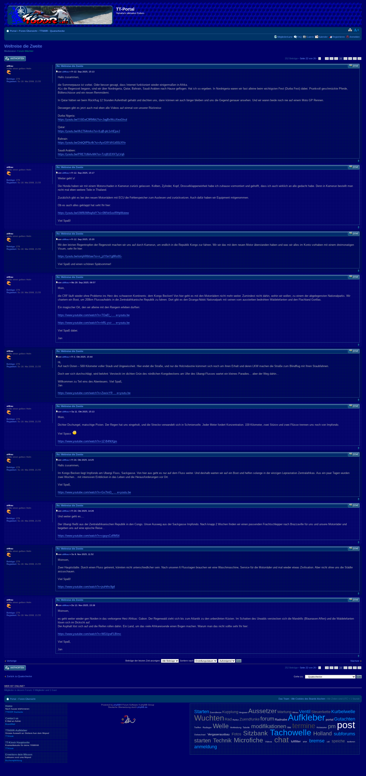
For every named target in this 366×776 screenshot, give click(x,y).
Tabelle (246, 727)
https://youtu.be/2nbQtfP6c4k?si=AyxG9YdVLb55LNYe (92, 142)
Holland (322, 733)
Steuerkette (321, 712)
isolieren (351, 741)
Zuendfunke (250, 719)
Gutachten (344, 719)
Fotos (236, 734)
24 (350, 58)
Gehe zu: (298, 676)
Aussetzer (262, 710)
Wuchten (209, 718)
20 (331, 58)
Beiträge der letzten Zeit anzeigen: (143, 660)
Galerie (310, 37)
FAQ (299, 37)
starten (202, 740)
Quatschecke (57, 31)
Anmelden (354, 37)
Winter (295, 712)
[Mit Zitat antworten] (353, 66)
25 (355, 58)
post (346, 724)
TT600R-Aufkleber (27, 733)
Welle (221, 725)
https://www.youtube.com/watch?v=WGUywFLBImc (89, 633)
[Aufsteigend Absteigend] (230, 660)
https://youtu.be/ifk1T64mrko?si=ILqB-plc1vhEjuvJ (89, 131)
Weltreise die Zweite (23, 46)
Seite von (308, 58)
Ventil (305, 711)
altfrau (65, 71)
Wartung (284, 712)
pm (332, 726)
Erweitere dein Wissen (18, 757)
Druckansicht (350, 30)
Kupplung (230, 712)
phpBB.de (142, 707)
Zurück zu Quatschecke (19, 676)
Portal (13, 31)
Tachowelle (290, 732)
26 (359, 58)
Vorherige (12, 661)
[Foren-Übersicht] (60, 14)
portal (329, 719)
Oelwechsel (199, 734)
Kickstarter (322, 727)
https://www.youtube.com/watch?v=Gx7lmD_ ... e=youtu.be (94, 492)
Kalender (323, 37)
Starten (201, 711)
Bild (289, 727)
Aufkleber (306, 717)
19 (327, 58)
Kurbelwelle (343, 711)
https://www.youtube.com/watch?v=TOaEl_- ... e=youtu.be (94, 315)
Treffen (197, 727)
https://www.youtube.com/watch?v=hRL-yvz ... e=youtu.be (94, 322)
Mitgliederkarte (285, 37)
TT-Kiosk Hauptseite (22, 745)
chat (281, 739)
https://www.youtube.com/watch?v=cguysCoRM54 (88, 535)
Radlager (207, 727)
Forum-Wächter (25, 51)
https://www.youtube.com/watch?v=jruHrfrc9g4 (86, 586)
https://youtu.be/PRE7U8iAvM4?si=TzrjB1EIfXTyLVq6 (91, 154)
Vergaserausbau (219, 734)
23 (345, 58)
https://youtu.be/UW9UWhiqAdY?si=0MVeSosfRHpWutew (93, 212)
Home (17, 709)
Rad (228, 719)
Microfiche (248, 740)
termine (303, 726)
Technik (222, 740)
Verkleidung (235, 727)
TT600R (43, 31)
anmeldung (205, 746)
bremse (316, 740)
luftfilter (296, 741)
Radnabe (281, 719)
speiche (338, 741)
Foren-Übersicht (28, 31)
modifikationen (268, 726)
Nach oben (358, 161)
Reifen (236, 720)
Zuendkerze (216, 712)
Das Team (284, 698)
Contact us (13, 721)
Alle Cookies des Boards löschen (308, 698)
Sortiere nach (187, 660)
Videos (268, 741)
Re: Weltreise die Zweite (70, 66)
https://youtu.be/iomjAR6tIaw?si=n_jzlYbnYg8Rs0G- (90, 256)
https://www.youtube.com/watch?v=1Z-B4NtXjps (87, 441)
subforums (344, 733)
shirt (305, 741)
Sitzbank (255, 733)
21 (336, 58)
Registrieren (338, 37)
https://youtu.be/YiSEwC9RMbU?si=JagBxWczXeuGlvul (92, 119)
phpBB (117, 705)
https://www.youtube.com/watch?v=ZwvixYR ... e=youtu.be (94, 393)
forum (267, 718)
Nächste (355, 661)
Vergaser (243, 712)
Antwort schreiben (13, 57)
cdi (328, 741)
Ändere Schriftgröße (357, 30)
